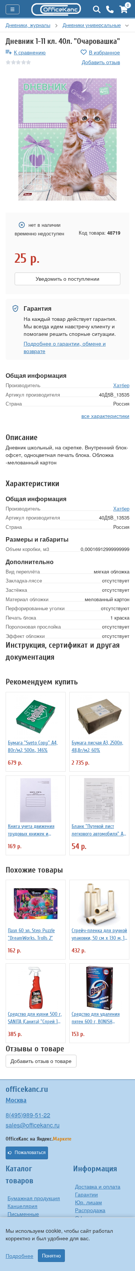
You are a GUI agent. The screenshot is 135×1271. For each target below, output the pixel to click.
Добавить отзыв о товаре (41, 1061)
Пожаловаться (30, 1152)
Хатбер (121, 385)
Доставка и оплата (97, 1186)
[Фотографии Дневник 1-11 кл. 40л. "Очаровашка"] (67, 139)
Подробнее (19, 1255)
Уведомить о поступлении (67, 279)
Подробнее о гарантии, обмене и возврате (65, 347)
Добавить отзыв (101, 62)
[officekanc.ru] (56, 9)
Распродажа (90, 1210)
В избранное (104, 52)
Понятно (51, 1255)
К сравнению (30, 52)
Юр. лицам (88, 1202)
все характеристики (105, 415)
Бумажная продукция (34, 1198)
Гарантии (86, 1194)
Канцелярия (23, 1206)
